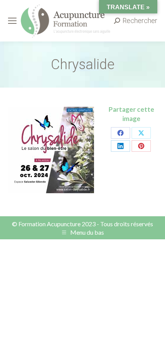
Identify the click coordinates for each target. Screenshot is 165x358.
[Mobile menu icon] (12, 20)
